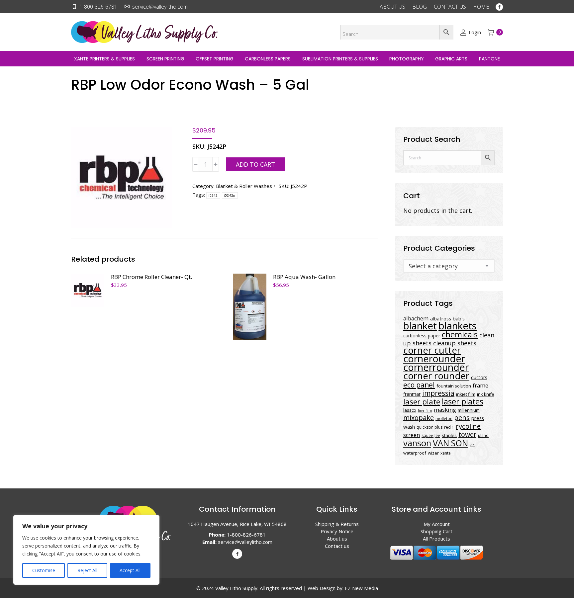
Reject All (87, 570)
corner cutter (432, 350)
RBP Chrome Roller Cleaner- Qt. (151, 277)
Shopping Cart (436, 531)
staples (449, 435)
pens (462, 417)
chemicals (460, 334)
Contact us (337, 546)
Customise (43, 570)
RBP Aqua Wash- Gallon (304, 277)
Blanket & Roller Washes (244, 186)
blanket (420, 325)
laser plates (462, 401)
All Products (436, 538)
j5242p (230, 195)
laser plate (421, 401)
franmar (412, 394)
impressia (438, 393)
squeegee (431, 435)
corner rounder (436, 376)
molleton (443, 418)
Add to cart (255, 164)
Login (475, 32)
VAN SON (450, 443)
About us (337, 538)
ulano (483, 435)
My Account (437, 524)
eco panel (419, 384)
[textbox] (433, 266)
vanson (417, 443)
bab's (459, 318)
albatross (440, 318)
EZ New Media (361, 588)
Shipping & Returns (337, 524)
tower (467, 434)
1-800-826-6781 (98, 6)
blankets (457, 325)
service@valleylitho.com (160, 6)
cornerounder (434, 358)
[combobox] (449, 266)
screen (411, 435)
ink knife (485, 394)
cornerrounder (436, 367)
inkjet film (465, 394)
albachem (416, 318)
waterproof (414, 453)
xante (445, 453)
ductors (479, 377)
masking (445, 409)
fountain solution (453, 386)
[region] (86, 550)
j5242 (213, 195)
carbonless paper (421, 335)
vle (472, 445)
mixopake (418, 417)
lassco (409, 410)
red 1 (449, 427)
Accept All (130, 570)
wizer (433, 453)
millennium (469, 410)
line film (425, 410)
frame (480, 385)
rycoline (468, 426)
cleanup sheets (454, 343)
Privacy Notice (337, 531)
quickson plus (429, 427)
